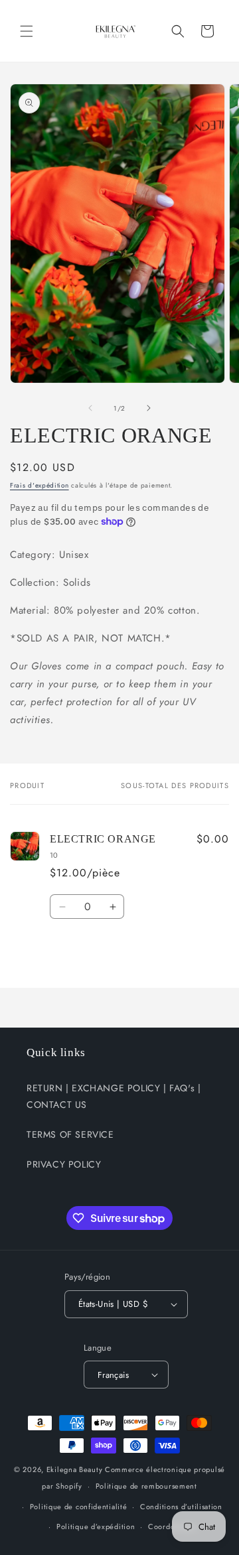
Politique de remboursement (146, 1486)
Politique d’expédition (95, 1526)
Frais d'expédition (39, 485)
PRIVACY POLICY (64, 1164)
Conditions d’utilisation (181, 1506)
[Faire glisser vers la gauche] (90, 408)
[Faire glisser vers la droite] (148, 408)
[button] (26, 31)
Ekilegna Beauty (74, 1469)
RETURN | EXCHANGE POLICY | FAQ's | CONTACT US (113, 1096)
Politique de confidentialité (78, 1506)
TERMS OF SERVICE (70, 1134)
